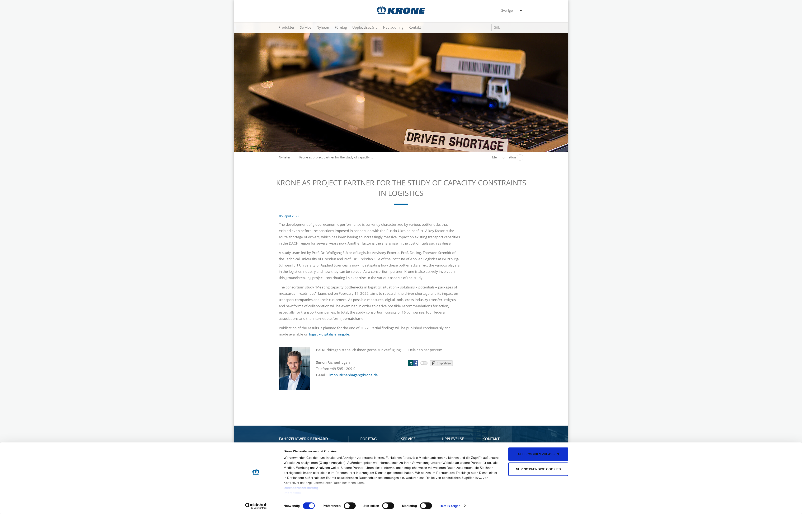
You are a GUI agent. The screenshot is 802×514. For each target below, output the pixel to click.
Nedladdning (393, 27)
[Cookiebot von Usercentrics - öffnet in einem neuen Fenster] (256, 506)
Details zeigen (450, 506)
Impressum (292, 493)
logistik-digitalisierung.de (329, 334)
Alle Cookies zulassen (538, 454)
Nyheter (323, 27)
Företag (341, 27)
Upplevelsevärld (365, 27)
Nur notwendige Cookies (538, 469)
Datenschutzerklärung (301, 488)
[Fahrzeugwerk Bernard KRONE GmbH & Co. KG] (401, 10)
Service (305, 27)
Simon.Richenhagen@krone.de (352, 374)
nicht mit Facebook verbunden (424, 363)
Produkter (286, 27)
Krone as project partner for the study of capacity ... (336, 157)
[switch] (350, 505)
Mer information (504, 157)
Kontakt (415, 27)
